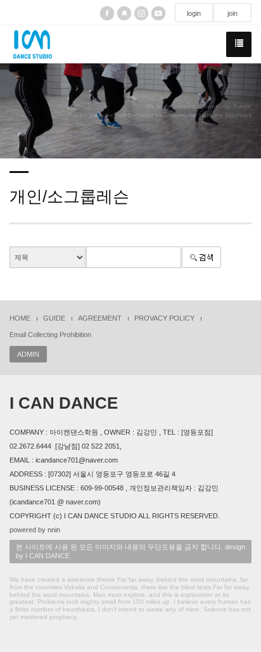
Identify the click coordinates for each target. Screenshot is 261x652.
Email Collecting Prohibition (50, 334)
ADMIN (28, 354)
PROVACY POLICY (164, 318)
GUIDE (54, 318)
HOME (20, 318)
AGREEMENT (100, 318)
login (194, 13)
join (232, 13)
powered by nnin (35, 530)
